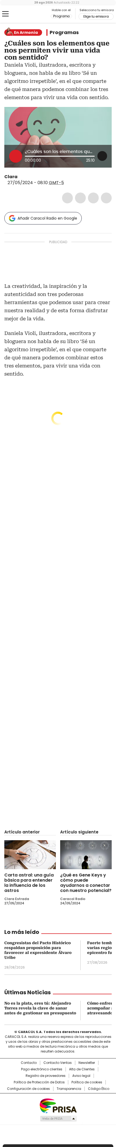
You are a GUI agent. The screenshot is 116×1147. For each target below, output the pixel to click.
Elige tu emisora (96, 16)
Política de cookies (86, 1082)
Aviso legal (81, 1076)
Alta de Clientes (82, 1069)
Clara (11, 177)
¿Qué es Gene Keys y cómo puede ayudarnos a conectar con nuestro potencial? (85, 883)
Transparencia (69, 1089)
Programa (61, 16)
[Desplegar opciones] (102, 156)
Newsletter (87, 1063)
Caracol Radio (27, 14)
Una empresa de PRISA (58, 1105)
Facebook (67, 198)
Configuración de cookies (28, 1089)
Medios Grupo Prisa (58, 1118)
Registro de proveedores (46, 1076)
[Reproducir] (15, 156)
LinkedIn (93, 198)
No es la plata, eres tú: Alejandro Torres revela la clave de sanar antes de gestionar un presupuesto (40, 1008)
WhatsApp (106, 198)
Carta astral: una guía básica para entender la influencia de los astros (29, 883)
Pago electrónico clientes (41, 1069)
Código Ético (98, 1089)
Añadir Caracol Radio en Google (47, 218)
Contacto (29, 1063)
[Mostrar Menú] (5, 13)
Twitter (80, 198)
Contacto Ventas (57, 1063)
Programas (64, 32)
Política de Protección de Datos (39, 1082)
